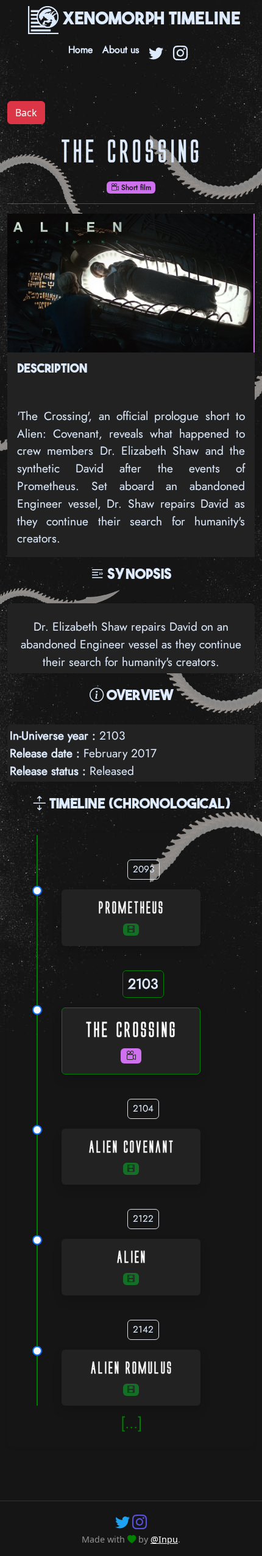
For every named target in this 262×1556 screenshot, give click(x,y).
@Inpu (164, 1539)
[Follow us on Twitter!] (122, 1522)
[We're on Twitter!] (156, 54)
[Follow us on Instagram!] (139, 1522)
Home (80, 50)
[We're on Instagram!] (180, 54)
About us (120, 50)
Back (26, 112)
